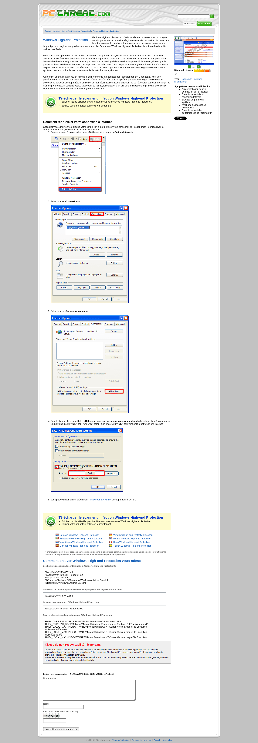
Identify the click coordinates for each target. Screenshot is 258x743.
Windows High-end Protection (106, 31)
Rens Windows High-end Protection (131, 542)
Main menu (204, 23)
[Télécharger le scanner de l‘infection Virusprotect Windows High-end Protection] (51, 521)
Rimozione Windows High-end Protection (80, 538)
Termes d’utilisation (121, 740)
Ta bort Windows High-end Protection (132, 546)
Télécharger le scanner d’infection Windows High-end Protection (111, 98)
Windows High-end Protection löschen (133, 535)
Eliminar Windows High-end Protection (79, 546)
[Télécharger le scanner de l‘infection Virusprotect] (51, 102)
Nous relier (167, 740)
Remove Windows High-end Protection (79, 535)
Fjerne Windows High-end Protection (132, 538)
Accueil (48, 31)
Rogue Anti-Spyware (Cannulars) (76, 31)
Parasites (189, 23)
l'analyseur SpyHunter (100, 499)
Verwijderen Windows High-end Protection (81, 542)
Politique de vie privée (142, 740)
